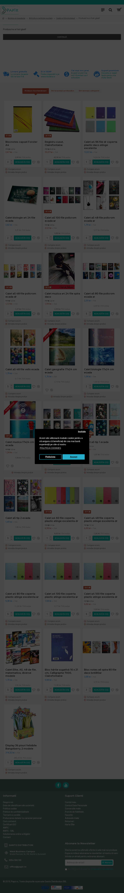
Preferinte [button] (50, 457)
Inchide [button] (82, 432)
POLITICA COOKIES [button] (50, 448)
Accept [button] (73, 457)
